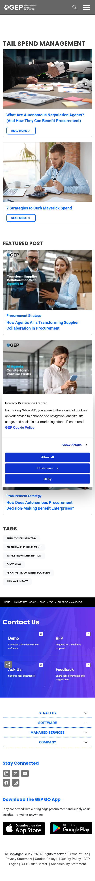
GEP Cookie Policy (19, 427)
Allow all (47, 457)
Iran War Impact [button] (17, 581)
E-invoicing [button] (14, 564)
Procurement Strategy (24, 315)
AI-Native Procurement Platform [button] (28, 572)
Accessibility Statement (68, 864)
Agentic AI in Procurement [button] (24, 547)
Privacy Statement (19, 859)
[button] (86, 7)
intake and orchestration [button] (24, 555)
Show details (72, 445)
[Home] (20, 7)
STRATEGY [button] (48, 713)
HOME (7, 602)
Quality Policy (71, 859)
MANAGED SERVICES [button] (47, 732)
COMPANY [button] (47, 742)
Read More (21, 130)
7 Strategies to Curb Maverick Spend (39, 208)
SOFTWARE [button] (47, 723)
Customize (45, 468)
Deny (47, 479)
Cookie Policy (45, 859)
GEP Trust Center (35, 864)
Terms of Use (78, 854)
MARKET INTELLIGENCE (25, 602)
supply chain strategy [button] (21, 538)
